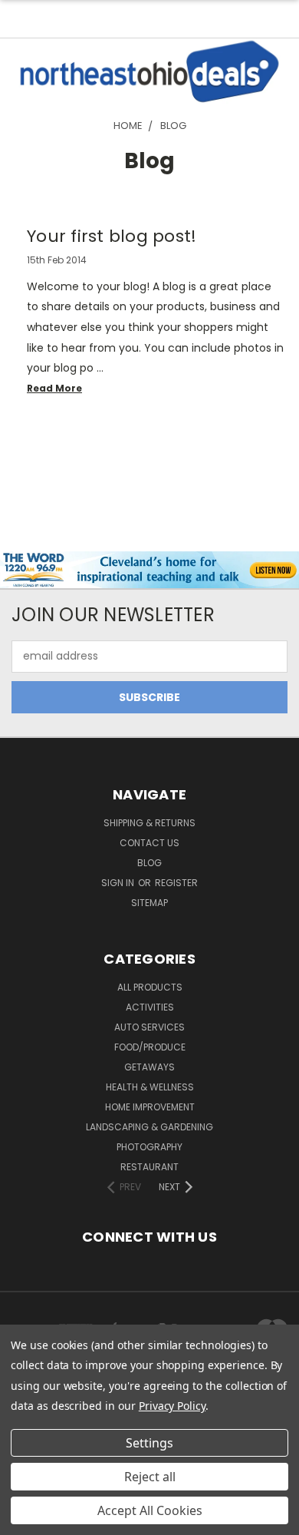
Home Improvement (150, 1106)
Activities (150, 1007)
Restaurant (149, 1166)
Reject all (150, 1476)
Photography (149, 1146)
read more (54, 388)
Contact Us (149, 842)
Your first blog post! (111, 236)
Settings (149, 1442)
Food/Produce (150, 1047)
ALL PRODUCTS (149, 987)
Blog (149, 862)
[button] (149, 71)
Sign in (118, 882)
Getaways (149, 1067)
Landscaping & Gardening (149, 1126)
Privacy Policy (172, 1405)
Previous (23, 1519)
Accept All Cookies (149, 1510)
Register (176, 882)
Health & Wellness (150, 1086)
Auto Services (149, 1027)
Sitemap (149, 902)
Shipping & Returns (150, 822)
